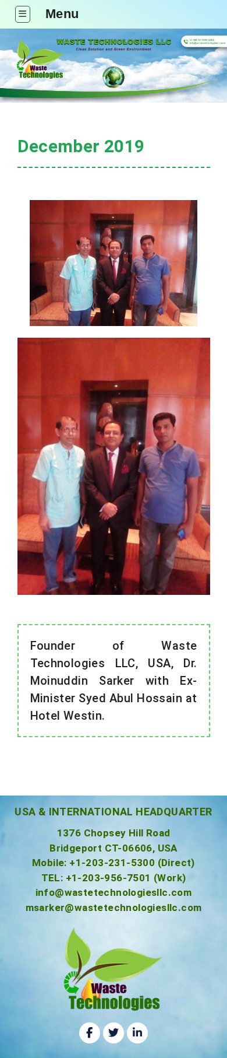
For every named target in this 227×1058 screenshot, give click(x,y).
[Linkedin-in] (137, 1032)
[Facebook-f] (89, 1032)
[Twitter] (113, 1032)
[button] (22, 14)
